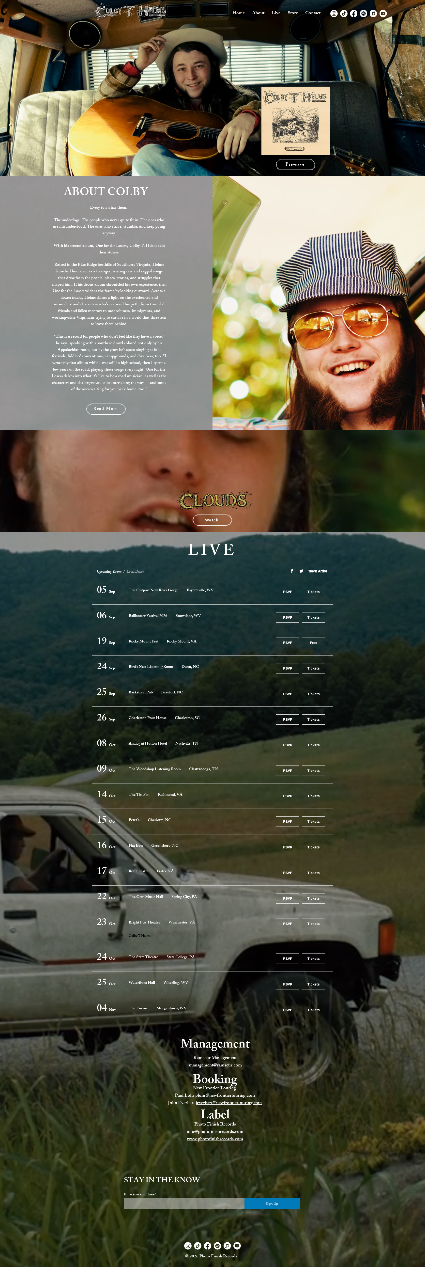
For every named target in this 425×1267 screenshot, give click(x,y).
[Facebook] (353, 13)
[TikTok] (344, 13)
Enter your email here (139, 1195)
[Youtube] (383, 13)
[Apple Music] (373, 13)
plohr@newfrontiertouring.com (225, 1096)
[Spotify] (363, 13)
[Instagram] (334, 13)
